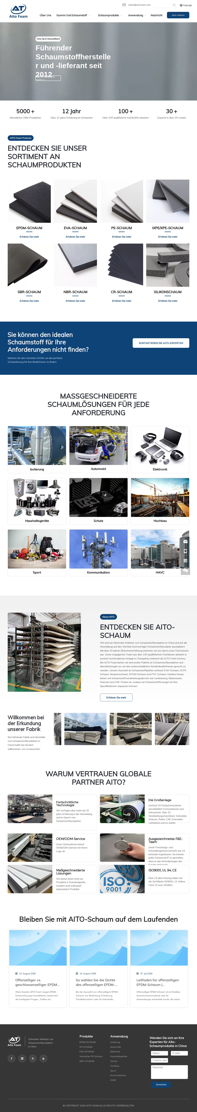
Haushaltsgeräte (118, 1056)
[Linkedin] (22, 1058)
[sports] (37, 549)
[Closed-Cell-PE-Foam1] (121, 201)
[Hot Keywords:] (174, 5)
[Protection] (98, 497)
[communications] (98, 549)
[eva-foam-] (75, 201)
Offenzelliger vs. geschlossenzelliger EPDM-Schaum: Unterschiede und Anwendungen (37, 982)
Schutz (113, 1061)
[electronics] (160, 445)
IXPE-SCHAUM (87, 1061)
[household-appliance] (37, 497)
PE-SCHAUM (86, 1047)
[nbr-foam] (75, 265)
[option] (76, 729)
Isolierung (115, 1042)
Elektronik (115, 1051)
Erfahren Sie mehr (116, 697)
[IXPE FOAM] (167, 201)
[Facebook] (11, 1058)
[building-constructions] (160, 497)
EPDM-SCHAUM (88, 1042)
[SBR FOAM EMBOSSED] (29, 265)
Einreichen (161, 1084)
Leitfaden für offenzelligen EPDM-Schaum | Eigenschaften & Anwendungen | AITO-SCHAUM (158, 982)
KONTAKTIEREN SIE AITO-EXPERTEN (161, 343)
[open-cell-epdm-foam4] (29, 201)
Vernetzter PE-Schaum (91, 1056)
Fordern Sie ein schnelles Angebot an (45, 78)
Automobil (115, 1047)
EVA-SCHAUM (87, 1051)
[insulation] (37, 445)
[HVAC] (160, 549)
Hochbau (114, 1066)
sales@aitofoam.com (139, 4)
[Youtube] (43, 1058)
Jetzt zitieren (178, 15)
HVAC (113, 1080)
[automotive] (98, 445)
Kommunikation (118, 1075)
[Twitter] (33, 1058)
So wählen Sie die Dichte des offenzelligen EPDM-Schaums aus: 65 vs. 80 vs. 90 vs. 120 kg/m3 (97, 982)
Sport (113, 1070)
